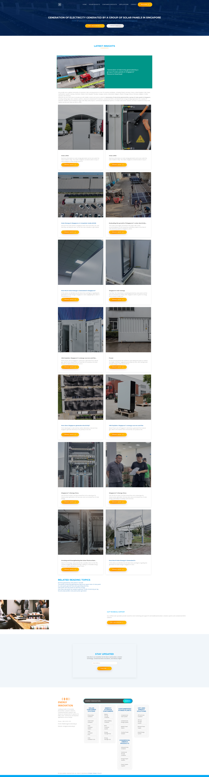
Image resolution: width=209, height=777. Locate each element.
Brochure (144, 4)
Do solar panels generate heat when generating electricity (73, 586)
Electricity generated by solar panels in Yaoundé (70, 582)
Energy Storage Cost (107, 738)
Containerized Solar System (124, 715)
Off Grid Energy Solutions (141, 709)
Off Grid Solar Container (141, 715)
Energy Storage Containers (108, 709)
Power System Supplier (124, 765)
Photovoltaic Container (91, 715)
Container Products (109, 4)
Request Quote (69, 164)
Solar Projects (94, 4)
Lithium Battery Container (108, 721)
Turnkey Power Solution (125, 732)
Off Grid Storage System (140, 721)
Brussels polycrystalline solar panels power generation (72, 591)
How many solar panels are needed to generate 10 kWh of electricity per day (78, 589)
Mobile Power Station (124, 727)
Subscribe (103, 668)
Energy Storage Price (107, 732)
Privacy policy (97, 773)
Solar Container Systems (91, 709)
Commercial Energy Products (124, 742)
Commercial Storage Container (124, 753)
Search (127, 701)
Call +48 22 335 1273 (94, 25)
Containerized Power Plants (124, 709)
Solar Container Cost (91, 738)
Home (85, 4)
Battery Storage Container (106, 716)
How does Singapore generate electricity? (75, 425)
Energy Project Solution (124, 759)
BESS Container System (106, 727)
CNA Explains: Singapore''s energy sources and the (126, 425)
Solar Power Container (91, 721)
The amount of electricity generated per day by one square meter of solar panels (79, 584)
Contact (134, 4)
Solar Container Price (90, 733)
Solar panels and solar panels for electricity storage (71, 587)
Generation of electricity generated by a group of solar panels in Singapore (107, 21)
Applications (123, 4)
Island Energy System (141, 732)
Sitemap (90, 773)
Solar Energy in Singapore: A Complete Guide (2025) (78, 223)
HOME (74, 21)
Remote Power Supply (141, 727)
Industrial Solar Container (125, 748)
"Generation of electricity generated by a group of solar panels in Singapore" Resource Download (122, 72)
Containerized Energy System (124, 721)
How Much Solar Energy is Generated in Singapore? (78, 290)
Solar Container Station (90, 727)
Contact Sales (114, 25)
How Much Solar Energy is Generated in (122, 560)
